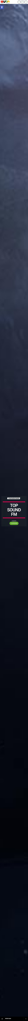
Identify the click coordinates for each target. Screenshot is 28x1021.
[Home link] (5, 2)
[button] (2, 7)
